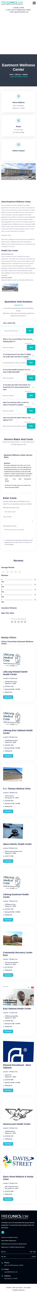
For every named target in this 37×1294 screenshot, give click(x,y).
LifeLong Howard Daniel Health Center (15, 673)
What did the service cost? (11, 507)
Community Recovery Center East (17, 953)
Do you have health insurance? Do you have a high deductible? (16, 371)
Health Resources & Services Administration (14, 1244)
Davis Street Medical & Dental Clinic (18, 1177)
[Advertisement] (18, 34)
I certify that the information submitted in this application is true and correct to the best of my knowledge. (19, 542)
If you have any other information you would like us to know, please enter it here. (16, 387)
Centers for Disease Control (9, 1237)
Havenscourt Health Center (17, 1124)
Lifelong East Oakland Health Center (18, 731)
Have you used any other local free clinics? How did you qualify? (16, 404)
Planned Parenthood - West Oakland (17, 1066)
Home (11, 74)
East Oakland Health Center (17, 1008)
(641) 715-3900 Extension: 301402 (21, 10)
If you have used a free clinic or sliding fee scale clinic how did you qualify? (17, 355)
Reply (31, 347)
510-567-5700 (18, 130)
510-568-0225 (17, 132)
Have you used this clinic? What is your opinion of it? (17, 419)
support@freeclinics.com (21, 12)
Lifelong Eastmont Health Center (16, 895)
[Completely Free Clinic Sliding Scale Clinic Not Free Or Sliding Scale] (18, 521)
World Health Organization (8, 1240)
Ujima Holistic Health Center (17, 844)
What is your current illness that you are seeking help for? (17, 340)
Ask (30, 330)
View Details (8, 697)
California (18, 74)
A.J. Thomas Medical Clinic (17, 788)
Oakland (25, 74)
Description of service (9, 526)
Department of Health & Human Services (13, 1247)
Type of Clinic (7, 517)
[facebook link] (2, 1232)
